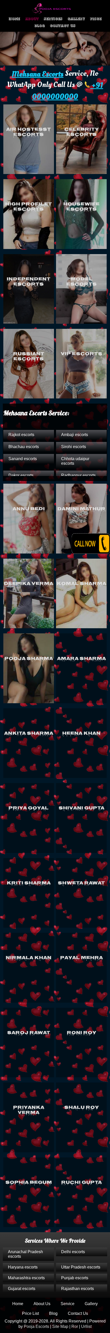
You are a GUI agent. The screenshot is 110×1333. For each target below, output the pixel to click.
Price (96, 19)
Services (53, 19)
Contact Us (62, 26)
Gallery (76, 19)
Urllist (86, 1326)
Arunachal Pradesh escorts (25, 1254)
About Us (42, 1304)
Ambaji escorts (74, 434)
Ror (74, 1326)
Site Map (60, 1326)
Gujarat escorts (21, 1288)
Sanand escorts (22, 459)
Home (14, 19)
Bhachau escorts (23, 447)
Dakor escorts (21, 475)
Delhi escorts (73, 1252)
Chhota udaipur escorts (75, 461)
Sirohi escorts (73, 447)
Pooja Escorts (36, 1326)
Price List (30, 1313)
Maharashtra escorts (26, 1278)
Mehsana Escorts (37, 74)
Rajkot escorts (21, 434)
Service (67, 1304)
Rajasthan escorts (77, 1288)
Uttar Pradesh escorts (80, 1267)
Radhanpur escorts (78, 475)
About (32, 19)
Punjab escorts (74, 1278)
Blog (40, 26)
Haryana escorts (23, 1267)
